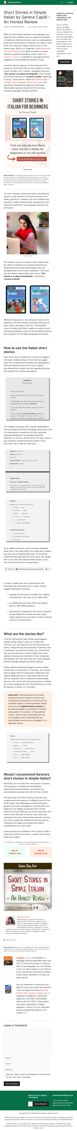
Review (13, 940)
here (25, 1013)
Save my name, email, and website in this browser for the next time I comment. (28, 1075)
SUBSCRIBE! (65, 62)
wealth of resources (12, 57)
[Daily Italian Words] (5, 2)
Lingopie (20, 958)
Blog (8, 940)
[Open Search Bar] (62, 2)
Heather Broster (18, 27)
